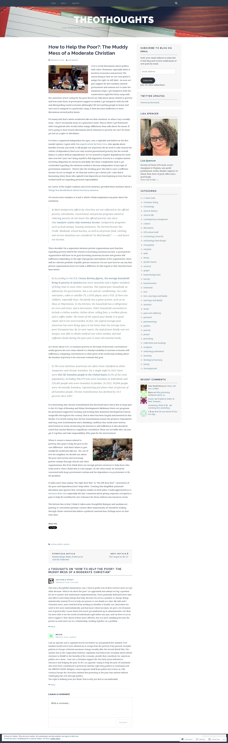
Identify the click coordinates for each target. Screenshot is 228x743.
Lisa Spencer (73, 60)
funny (146, 257)
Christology (149, 206)
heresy (147, 279)
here (67, 346)
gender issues (150, 262)
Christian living (151, 202)
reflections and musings (155, 343)
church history (150, 211)
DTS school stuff (151, 232)
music (146, 309)
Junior (151, 399)
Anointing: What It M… (158, 405)
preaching (148, 338)
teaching (148, 355)
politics (60, 544)
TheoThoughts (114, 19)
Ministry (75, 3)
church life (149, 215)
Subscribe (147, 80)
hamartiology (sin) (152, 274)
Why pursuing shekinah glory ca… (159, 393)
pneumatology (150, 321)
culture (53, 544)
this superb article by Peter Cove (91, 144)
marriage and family (153, 300)
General (147, 266)
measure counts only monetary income (78, 222)
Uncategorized (150, 368)
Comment (123, 722)
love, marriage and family (155, 296)
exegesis (147, 249)
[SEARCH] (176, 3)
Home (53, 3)
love (145, 291)
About (63, 3)
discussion (148, 228)
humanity (148, 287)
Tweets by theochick (150, 102)
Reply (53, 627)
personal (148, 317)
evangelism (149, 245)
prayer (147, 334)
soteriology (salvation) (154, 351)
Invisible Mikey (65, 580)
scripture (148, 347)
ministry (147, 304)
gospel (146, 270)
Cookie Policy (55, 738)
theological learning (153, 360)
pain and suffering (152, 313)
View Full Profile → (149, 179)
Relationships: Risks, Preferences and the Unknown (67, 557)
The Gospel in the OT (118, 555)
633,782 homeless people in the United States (82, 374)
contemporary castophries (156, 219)
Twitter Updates (153, 96)
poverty (67, 544)
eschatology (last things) (155, 240)
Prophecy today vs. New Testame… (161, 400)
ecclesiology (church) (153, 236)
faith (146, 253)
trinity (146, 364)
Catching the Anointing (159, 408)
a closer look (149, 198)
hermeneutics (150, 283)
